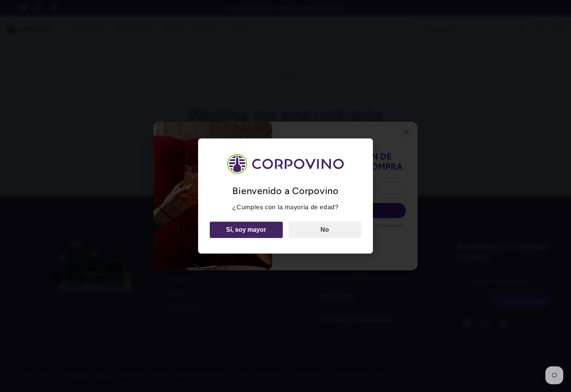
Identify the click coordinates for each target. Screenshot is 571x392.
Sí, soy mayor (246, 229)
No (324, 229)
